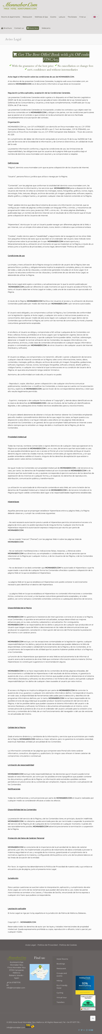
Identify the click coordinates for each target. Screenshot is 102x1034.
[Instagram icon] (87, 1030)
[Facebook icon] (79, 1030)
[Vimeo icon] (81, 1030)
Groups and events (62, 974)
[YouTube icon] (84, 1030)
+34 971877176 (14, 982)
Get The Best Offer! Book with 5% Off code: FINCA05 (53, 57)
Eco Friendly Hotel (62, 986)
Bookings (61, 964)
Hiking (59, 980)
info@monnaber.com (16, 988)
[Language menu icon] (95, 17)
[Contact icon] (92, 1030)
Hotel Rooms (62, 959)
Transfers (60, 1002)
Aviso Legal (30, 945)
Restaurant (61, 968)
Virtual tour (62, 997)
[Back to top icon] (92, 1018)
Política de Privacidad (48, 945)
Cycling (60, 993)
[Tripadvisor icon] (89, 1030)
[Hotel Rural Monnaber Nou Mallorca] (20, 5)
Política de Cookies (68, 945)
